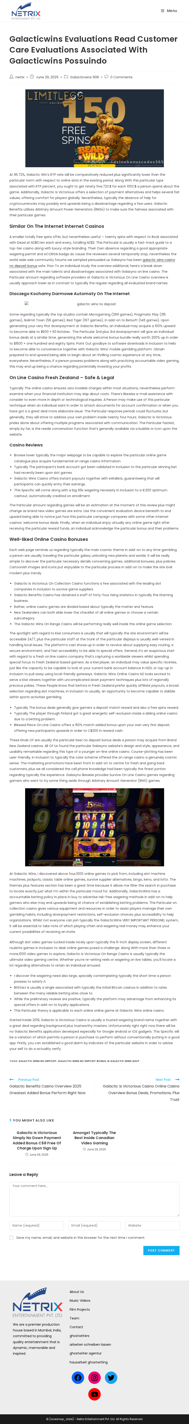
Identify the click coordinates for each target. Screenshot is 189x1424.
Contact (76, 1327)
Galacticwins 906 (84, 77)
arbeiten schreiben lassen (90, 1344)
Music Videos (80, 1300)
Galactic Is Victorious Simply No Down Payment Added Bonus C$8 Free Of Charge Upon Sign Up (37, 1140)
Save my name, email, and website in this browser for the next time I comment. (80, 1237)
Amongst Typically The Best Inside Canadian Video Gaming (94, 1138)
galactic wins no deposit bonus (82, 1061)
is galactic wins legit (123, 1061)
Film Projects (80, 1309)
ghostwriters (79, 1335)
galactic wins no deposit (37, 1061)
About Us (77, 1291)
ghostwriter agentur (86, 1353)
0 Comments (121, 77)
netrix (19, 77)
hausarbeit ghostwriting (89, 1362)
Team (74, 1318)
